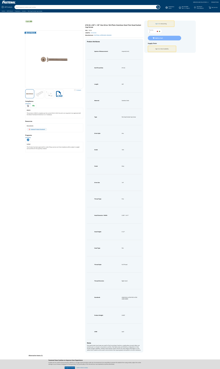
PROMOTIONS (215, 2)
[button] (201, 2)
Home (3, 11)
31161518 (93, 33)
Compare (78, 90)
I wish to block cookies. (82, 367)
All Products (10, 11)
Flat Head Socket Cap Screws (35, 11)
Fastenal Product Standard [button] (38, 129)
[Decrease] (157, 31)
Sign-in (157, 23)
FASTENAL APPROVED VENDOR (102, 35)
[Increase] (159, 31)
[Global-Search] (158, 7)
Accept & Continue (70, 367)
